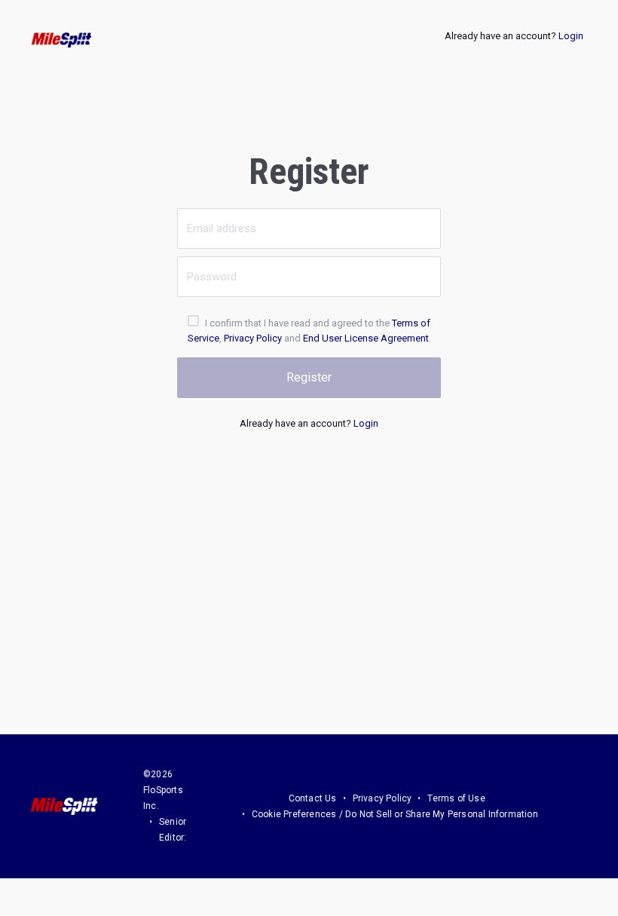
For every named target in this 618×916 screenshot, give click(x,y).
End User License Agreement (366, 338)
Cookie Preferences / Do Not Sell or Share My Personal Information (395, 814)
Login (570, 35)
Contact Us (313, 798)
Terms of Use (456, 798)
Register (309, 377)
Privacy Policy (253, 338)
